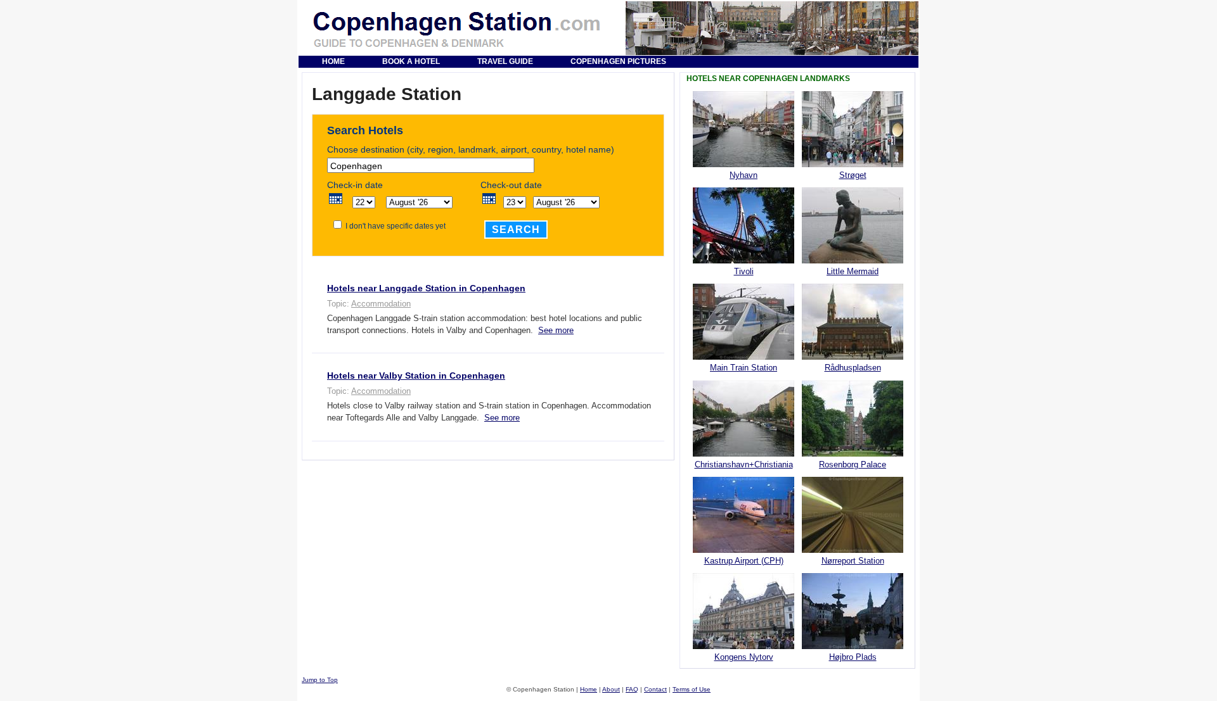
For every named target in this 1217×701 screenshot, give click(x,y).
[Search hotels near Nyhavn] (743, 164)
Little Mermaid (853, 271)
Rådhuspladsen (853, 367)
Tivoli (744, 271)
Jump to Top (320, 679)
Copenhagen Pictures (618, 61)
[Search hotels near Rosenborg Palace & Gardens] (852, 453)
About (611, 689)
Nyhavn (743, 175)
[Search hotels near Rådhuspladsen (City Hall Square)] (852, 357)
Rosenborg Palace (852, 464)
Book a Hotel (411, 61)
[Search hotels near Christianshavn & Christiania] (743, 453)
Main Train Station (743, 367)
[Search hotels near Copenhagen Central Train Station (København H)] (743, 357)
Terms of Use (692, 689)
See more (556, 330)
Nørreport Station (852, 560)
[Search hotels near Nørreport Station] (852, 550)
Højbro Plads (853, 657)
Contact (655, 689)
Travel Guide (505, 61)
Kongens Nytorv (743, 657)
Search (516, 229)
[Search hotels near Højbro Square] (852, 646)
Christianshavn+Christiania (744, 464)
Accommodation (381, 303)
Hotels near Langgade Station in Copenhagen (426, 288)
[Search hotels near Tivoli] (743, 260)
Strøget (852, 175)
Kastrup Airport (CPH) (743, 560)
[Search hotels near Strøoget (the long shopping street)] (852, 164)
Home (333, 61)
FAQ (632, 689)
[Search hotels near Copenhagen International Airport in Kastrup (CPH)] (743, 550)
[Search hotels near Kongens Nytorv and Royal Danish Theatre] (743, 646)
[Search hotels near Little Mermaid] (852, 260)
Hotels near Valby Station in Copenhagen (416, 375)
